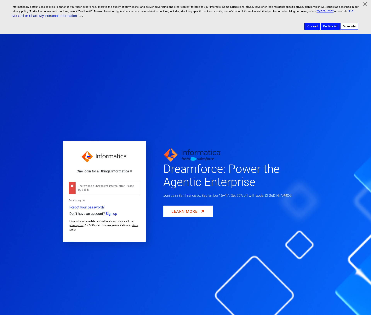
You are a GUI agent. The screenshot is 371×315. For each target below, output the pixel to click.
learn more (185, 211)
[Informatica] (104, 156)
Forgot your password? (87, 207)
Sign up (111, 214)
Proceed (312, 26)
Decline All (330, 26)
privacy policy (76, 225)
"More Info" (325, 11)
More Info (349, 26)
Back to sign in (77, 200)
